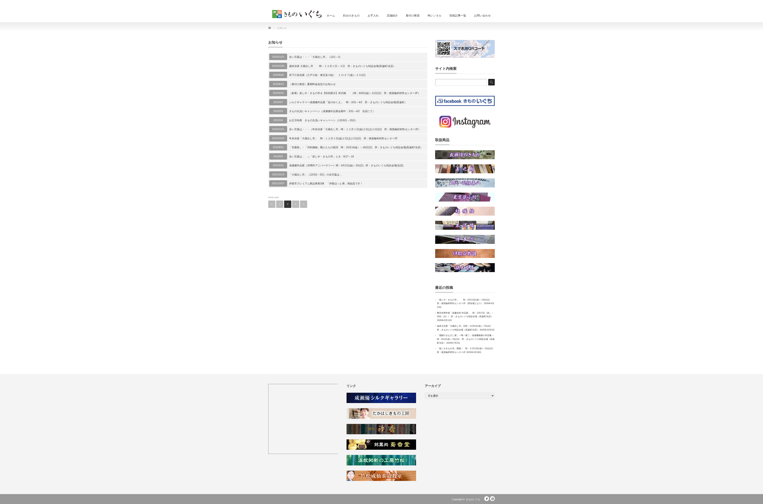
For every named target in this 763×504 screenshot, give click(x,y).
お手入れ (373, 15)
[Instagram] (492, 498)
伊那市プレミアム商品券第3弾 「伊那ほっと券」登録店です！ (326, 183)
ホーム (331, 15)
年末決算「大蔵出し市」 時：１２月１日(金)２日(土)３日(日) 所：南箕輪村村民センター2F (343, 138)
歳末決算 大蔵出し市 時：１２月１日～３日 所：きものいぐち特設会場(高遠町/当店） (342, 66)
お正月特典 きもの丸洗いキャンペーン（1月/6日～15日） (323, 120)
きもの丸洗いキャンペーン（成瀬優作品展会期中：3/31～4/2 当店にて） (332, 111)
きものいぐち (473, 499)
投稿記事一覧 (457, 15)
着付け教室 (413, 15)
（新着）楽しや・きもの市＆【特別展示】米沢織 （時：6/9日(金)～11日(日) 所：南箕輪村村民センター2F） (354, 93)
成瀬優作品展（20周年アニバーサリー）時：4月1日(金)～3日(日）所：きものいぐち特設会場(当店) (346, 165)
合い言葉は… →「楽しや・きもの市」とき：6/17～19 (321, 156)
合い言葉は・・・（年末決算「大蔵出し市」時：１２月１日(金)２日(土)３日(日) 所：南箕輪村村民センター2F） (355, 129)
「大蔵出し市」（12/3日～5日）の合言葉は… (315, 174)
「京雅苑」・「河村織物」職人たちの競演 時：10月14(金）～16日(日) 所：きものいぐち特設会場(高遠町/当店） (356, 147)
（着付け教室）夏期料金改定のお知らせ (312, 84)
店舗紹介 (392, 15)
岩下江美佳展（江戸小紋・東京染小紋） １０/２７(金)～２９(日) (327, 75)
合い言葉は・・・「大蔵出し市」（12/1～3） (315, 56)
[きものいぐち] (297, 13)
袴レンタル (435, 15)
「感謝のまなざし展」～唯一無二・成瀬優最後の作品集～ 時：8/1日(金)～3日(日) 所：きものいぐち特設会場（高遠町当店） (466, 339)
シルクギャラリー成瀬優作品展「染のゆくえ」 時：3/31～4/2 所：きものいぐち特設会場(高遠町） (348, 102)
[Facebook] (486, 498)
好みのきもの (351, 15)
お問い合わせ (482, 15)
